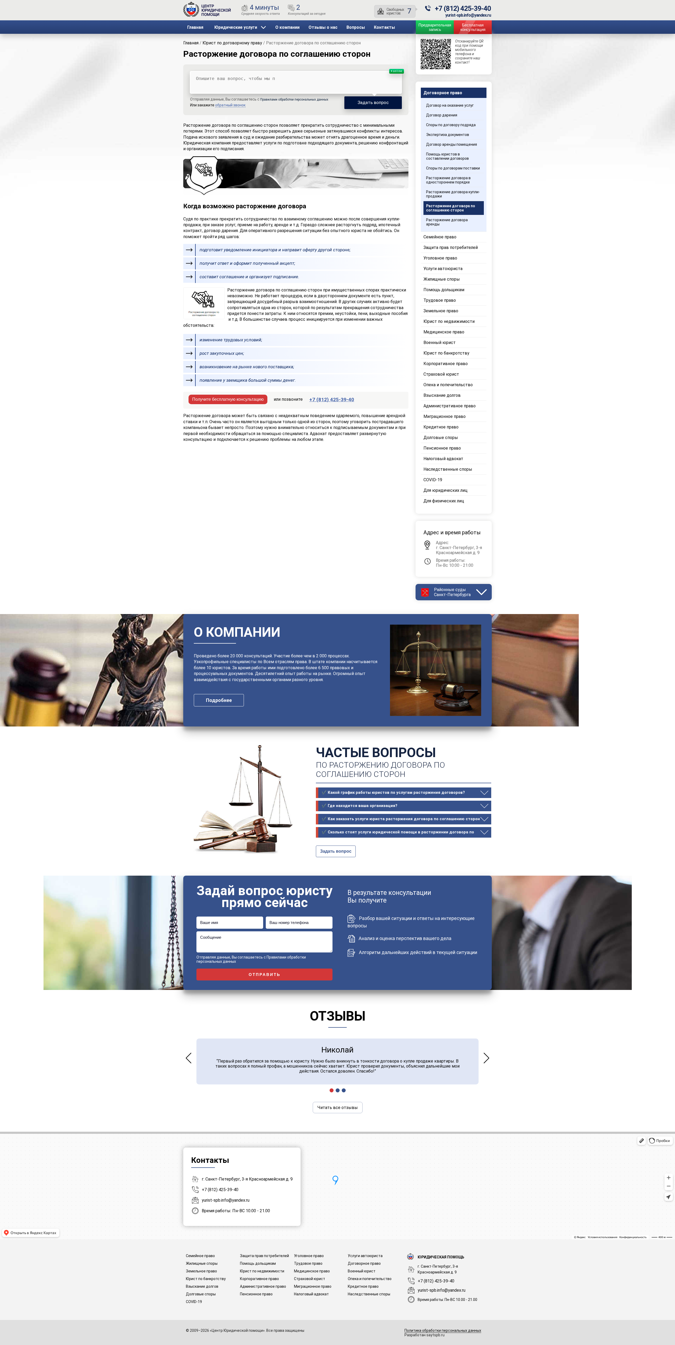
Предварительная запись (434, 27)
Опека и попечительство (448, 384)
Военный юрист (439, 342)
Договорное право (442, 92)
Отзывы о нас (323, 27)
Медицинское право (443, 331)
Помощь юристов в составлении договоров (447, 156)
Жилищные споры (441, 279)
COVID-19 (432, 479)
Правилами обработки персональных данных (294, 99)
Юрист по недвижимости (449, 321)
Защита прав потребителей (450, 247)
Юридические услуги (235, 27)
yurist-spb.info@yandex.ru (225, 1200)
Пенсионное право (442, 448)
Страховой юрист (441, 374)
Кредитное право (441, 427)
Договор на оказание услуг (450, 105)
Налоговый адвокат (443, 458)
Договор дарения (441, 115)
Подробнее (219, 700)
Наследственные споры (447, 469)
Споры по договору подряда (451, 125)
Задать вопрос (335, 851)
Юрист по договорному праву (232, 42)
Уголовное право (440, 258)
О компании (287, 27)
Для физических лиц (443, 500)
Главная (195, 27)
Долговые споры (440, 437)
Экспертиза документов (447, 135)
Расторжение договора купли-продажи (453, 194)
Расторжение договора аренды (447, 222)
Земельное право (440, 310)
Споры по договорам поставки (453, 168)
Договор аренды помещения (451, 144)
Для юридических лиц (445, 490)
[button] (332, 1090)
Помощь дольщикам (443, 289)
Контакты (384, 27)
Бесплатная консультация (472, 27)
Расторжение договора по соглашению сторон (276, 54)
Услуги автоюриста (442, 268)
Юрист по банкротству (446, 353)
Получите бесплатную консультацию (228, 399)
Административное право (449, 405)
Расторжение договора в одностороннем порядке (448, 180)
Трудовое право (439, 300)
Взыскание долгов (442, 395)
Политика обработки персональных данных (442, 1330)
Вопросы (355, 27)
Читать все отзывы (337, 1107)
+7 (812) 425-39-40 (220, 1189)
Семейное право (439, 236)
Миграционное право (444, 416)
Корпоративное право (445, 363)
